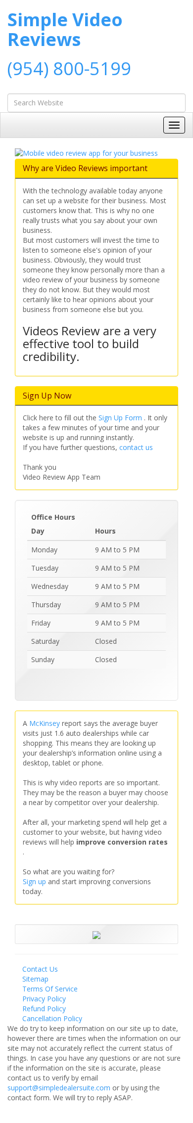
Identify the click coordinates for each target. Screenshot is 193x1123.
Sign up (35, 881)
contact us (136, 447)
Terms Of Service (50, 988)
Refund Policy (44, 1008)
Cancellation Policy (52, 1018)
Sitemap (35, 979)
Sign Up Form (121, 417)
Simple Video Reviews (65, 29)
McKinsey (45, 723)
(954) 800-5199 (69, 68)
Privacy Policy (44, 998)
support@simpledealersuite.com (59, 1087)
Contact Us (40, 969)
